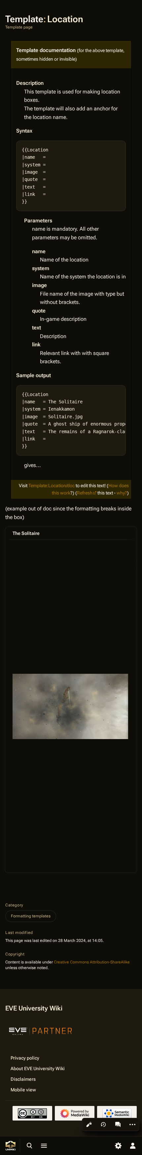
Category (14, 905)
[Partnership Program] (41, 1030)
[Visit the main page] (10, 1145)
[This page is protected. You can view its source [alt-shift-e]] (88, 1124)
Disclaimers (23, 1079)
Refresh (84, 492)
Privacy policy (25, 1058)
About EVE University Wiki (38, 1068)
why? (122, 492)
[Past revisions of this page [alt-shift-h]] (103, 1124)
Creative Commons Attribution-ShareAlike (92, 962)
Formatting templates (31, 916)
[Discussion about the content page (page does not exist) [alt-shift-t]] (117, 1124)
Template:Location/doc (51, 485)
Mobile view (23, 1089)
